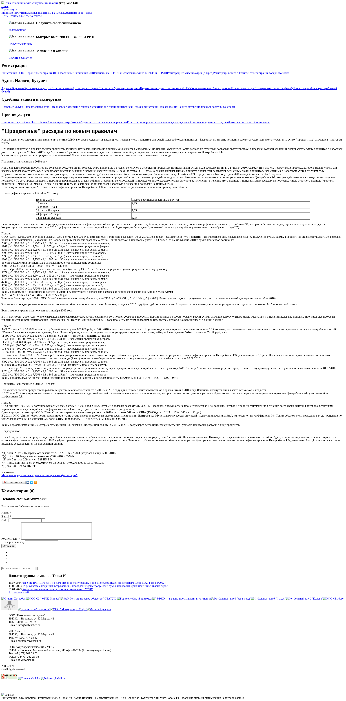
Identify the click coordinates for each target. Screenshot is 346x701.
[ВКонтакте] (28, 482)
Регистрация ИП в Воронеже (55, 72)
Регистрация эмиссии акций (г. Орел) (190, 72)
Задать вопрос (17, 29)
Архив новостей (19, 592)
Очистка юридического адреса (209, 122)
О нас (4, 6)
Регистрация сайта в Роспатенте (233, 72)
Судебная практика (38, 12)
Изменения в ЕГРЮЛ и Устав (111, 72)
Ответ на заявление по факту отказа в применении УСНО (57, 589)
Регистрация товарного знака (271, 72)
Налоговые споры (243, 88)
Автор (6, 512)
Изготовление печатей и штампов (249, 122)
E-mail (6, 516)
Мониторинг (9, 12)
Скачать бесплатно (20, 57)
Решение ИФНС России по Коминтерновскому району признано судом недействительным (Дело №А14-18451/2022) (93, 582)
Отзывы (13, 15)
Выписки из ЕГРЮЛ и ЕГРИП (148, 72)
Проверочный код (12, 542)
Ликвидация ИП (83, 72)
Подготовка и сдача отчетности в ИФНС (165, 88)
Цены (4, 15)
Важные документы (62, 12)
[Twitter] (32, 482)
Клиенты (24, 15)
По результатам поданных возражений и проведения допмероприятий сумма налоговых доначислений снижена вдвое (95, 585)
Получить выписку (20, 43)
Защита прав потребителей (64, 122)
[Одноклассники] (35, 482)
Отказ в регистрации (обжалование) (156, 106)
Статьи (21, 12)
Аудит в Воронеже (12, 88)
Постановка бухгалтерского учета (119, 88)
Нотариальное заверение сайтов (69, 106)
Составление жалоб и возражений (211, 88)
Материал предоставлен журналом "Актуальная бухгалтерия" (39, 475)
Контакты (36, 15)
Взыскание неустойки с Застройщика (24, 122)
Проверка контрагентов (273, 88)
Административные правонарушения (104, 122)
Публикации (9, 9)
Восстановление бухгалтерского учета (75, 88)
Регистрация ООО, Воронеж (19, 72)
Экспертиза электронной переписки (111, 106)
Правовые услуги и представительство (25, 106)
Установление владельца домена (170, 122)
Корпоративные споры (221, 106)
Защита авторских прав (192, 106)
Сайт (4, 520)
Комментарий (11, 538)
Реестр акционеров (138, 122)
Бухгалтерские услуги (38, 88)
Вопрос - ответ (83, 12)
